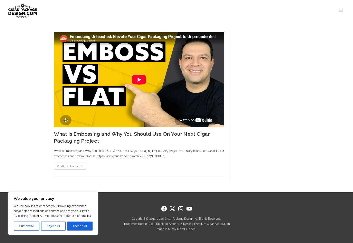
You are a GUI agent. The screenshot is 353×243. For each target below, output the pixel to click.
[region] (53, 213)
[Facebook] (164, 208)
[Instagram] (180, 208)
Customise (26, 226)
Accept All (80, 226)
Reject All (53, 226)
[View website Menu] (341, 10)
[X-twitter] (172, 208)
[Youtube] (189, 208)
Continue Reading (71, 165)
